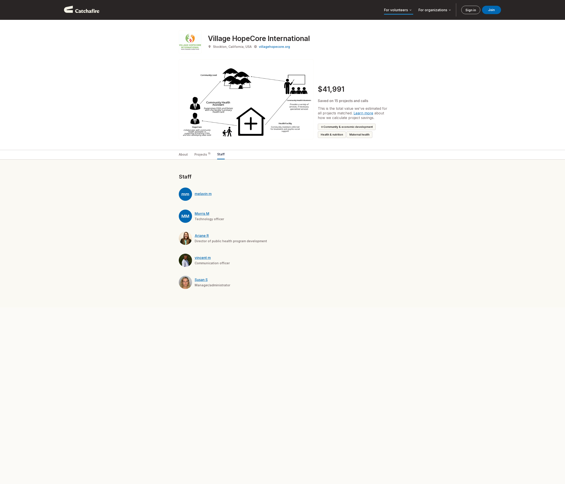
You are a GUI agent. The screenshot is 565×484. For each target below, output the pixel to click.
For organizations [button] (435, 10)
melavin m (203, 194)
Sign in (470, 10)
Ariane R (202, 235)
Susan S (201, 279)
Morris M (202, 213)
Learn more (363, 113)
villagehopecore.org (274, 46)
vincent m (203, 257)
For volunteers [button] (398, 10)
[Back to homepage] (81, 10)
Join (491, 10)
